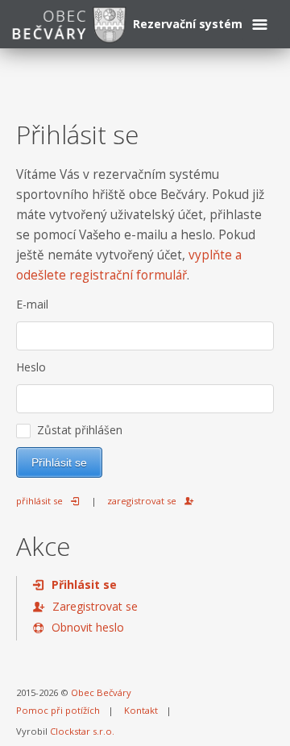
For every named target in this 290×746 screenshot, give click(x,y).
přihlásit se (39, 501)
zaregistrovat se (141, 501)
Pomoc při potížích (58, 710)
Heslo (31, 367)
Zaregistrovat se (95, 606)
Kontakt (141, 710)
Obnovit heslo (88, 627)
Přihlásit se (84, 584)
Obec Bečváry (101, 692)
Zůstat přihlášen (76, 429)
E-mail (32, 304)
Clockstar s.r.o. (82, 731)
